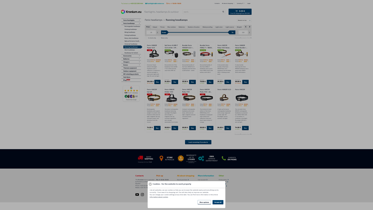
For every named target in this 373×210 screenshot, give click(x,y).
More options (204, 202)
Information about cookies (159, 197)
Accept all (217, 202)
